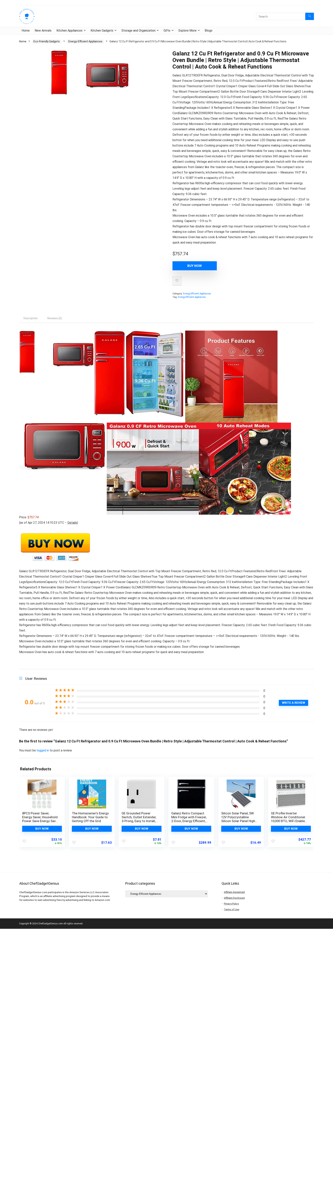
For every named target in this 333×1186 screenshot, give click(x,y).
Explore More (187, 30)
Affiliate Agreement (234, 892)
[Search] (309, 16)
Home (26, 30)
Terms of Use (231, 909)
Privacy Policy (231, 903)
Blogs (208, 30)
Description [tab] (31, 318)
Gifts (167, 30)
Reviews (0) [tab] (54, 318)
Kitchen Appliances (69, 30)
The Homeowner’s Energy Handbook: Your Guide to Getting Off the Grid (90, 817)
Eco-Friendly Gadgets (47, 41)
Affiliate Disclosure (234, 897)
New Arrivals (43, 30)
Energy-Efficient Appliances (85, 41)
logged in (43, 750)
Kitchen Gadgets (102, 30)
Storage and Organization (138, 30)
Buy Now (194, 266)
